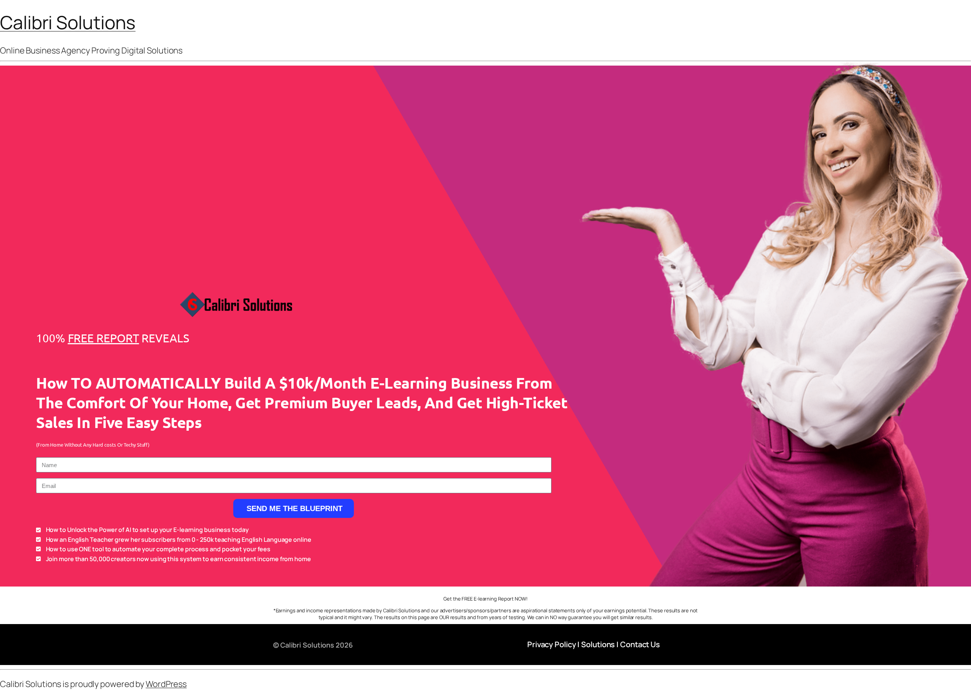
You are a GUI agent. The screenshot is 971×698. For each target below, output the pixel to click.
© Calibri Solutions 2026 (313, 644)
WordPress (166, 684)
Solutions (598, 644)
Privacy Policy (551, 644)
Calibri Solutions (67, 22)
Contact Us (640, 644)
